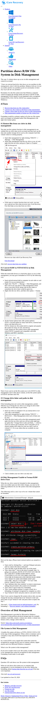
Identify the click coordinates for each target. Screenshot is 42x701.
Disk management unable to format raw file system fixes (22, 113)
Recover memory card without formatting (22, 606)
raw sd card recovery (14, 674)
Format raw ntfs (9, 689)
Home (3, 696)
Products (7, 9)
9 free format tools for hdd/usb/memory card (22, 604)
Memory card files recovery (13, 685)
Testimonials (15, 696)
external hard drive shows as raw (15, 692)
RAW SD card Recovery (12, 687)
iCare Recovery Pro (15, 25)
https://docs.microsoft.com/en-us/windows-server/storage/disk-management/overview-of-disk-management (20, 623)
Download (12, 18)
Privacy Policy (23, 696)
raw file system (9, 691)
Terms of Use (33, 696)
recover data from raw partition (17, 264)
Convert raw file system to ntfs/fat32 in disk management (22, 109)
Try (10, 26)
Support (7, 45)
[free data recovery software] (14, 4)
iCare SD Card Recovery (16, 42)
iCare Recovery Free (15, 16)
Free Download (9, 261)
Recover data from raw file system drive (17, 108)
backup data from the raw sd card (22, 669)
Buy (12, 26)
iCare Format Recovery (16, 33)
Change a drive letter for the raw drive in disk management (23, 111)
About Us (8, 696)
